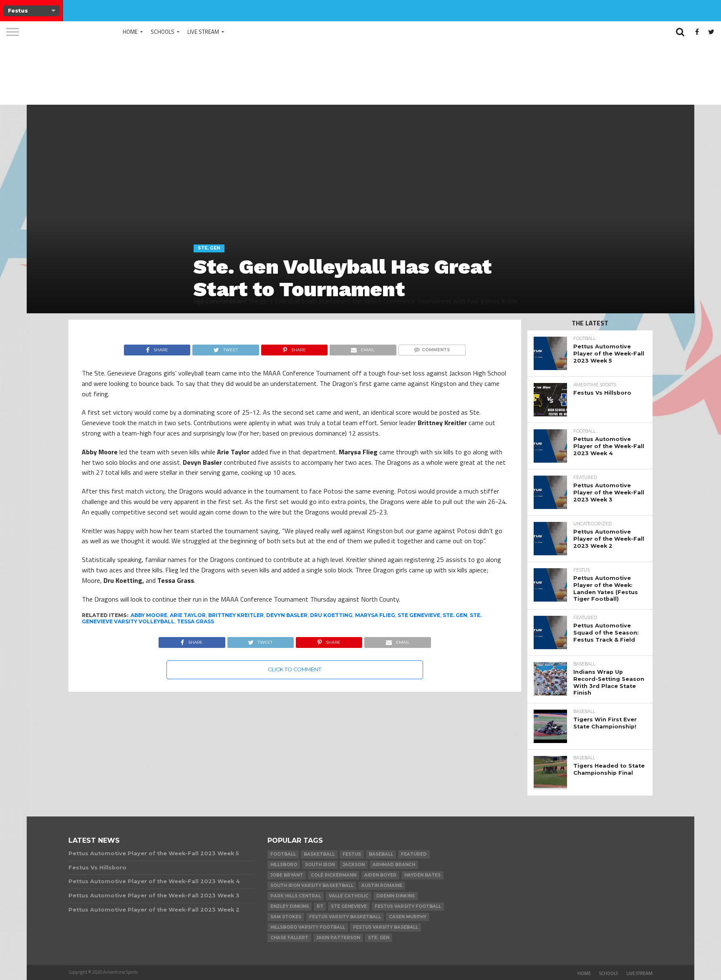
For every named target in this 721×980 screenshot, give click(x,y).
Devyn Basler (287, 615)
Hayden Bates (422, 875)
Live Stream (203, 32)
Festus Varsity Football (408, 906)
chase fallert (289, 937)
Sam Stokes (285, 917)
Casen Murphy (407, 917)
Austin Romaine (381, 885)
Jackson (354, 864)
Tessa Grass (195, 621)
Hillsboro (283, 864)
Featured (414, 854)
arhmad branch (394, 864)
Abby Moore (149, 615)
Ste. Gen (455, 615)
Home (130, 32)
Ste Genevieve (419, 615)
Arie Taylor (188, 615)
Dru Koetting (331, 615)
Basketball (319, 854)
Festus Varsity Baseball (385, 927)
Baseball (381, 854)
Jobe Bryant (286, 875)
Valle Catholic (348, 896)
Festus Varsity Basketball (345, 917)
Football (283, 854)
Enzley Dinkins (289, 906)
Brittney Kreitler (236, 615)
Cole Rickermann (333, 875)
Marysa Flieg (375, 615)
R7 (320, 906)
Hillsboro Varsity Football (307, 927)
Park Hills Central (295, 896)
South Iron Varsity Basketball (311, 885)
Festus (352, 854)
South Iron (320, 864)
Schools (162, 32)
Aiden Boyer (380, 875)
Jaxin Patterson (338, 937)
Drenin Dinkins (395, 896)
